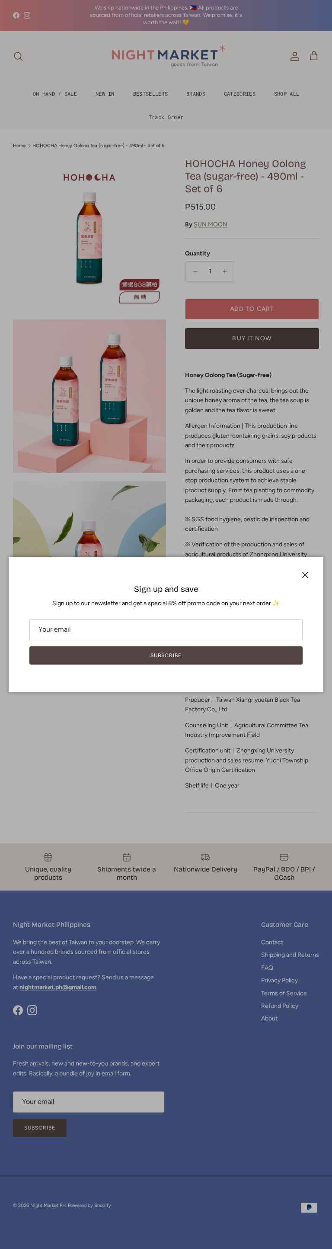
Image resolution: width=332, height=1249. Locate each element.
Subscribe (166, 655)
